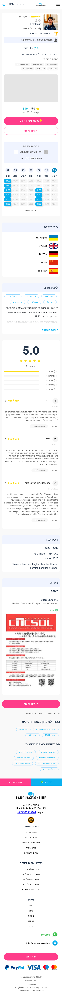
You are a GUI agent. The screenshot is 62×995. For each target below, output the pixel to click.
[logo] (40, 4)
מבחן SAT (50, 302)
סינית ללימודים (13, 296)
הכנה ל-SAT (32, 735)
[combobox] (31, 158)
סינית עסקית (31, 296)
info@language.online (38, 943)
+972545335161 (26, 812)
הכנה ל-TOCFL (50, 735)
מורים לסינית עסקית (48, 752)
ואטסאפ (45, 934)
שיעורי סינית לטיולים (23, 763)
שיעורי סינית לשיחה (23, 758)
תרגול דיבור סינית (49, 769)
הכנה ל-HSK (23, 729)
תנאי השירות (25, 990)
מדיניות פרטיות (38, 990)
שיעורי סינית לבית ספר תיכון (45, 729)
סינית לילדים (17, 302)
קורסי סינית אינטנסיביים (46, 763)
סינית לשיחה (49, 296)
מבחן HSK (34, 302)
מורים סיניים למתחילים (47, 758)
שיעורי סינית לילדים (25, 752)
